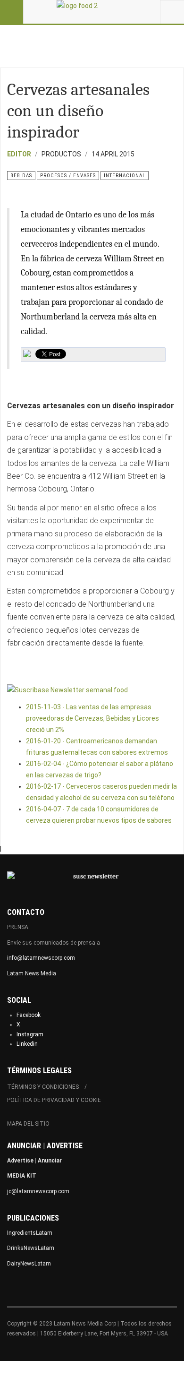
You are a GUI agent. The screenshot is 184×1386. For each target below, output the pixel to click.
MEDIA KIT (21, 1175)
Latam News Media (31, 973)
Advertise (20, 1160)
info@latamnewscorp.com (41, 958)
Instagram (30, 1034)
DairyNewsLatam (29, 1263)
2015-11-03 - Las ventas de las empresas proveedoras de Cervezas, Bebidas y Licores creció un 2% (92, 718)
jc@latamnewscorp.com (38, 1191)
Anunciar (50, 1160)
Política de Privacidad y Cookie (54, 1100)
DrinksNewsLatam (30, 1248)
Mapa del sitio (28, 1123)
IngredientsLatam (29, 1233)
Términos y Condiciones (43, 1087)
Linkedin (27, 1044)
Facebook (29, 1015)
